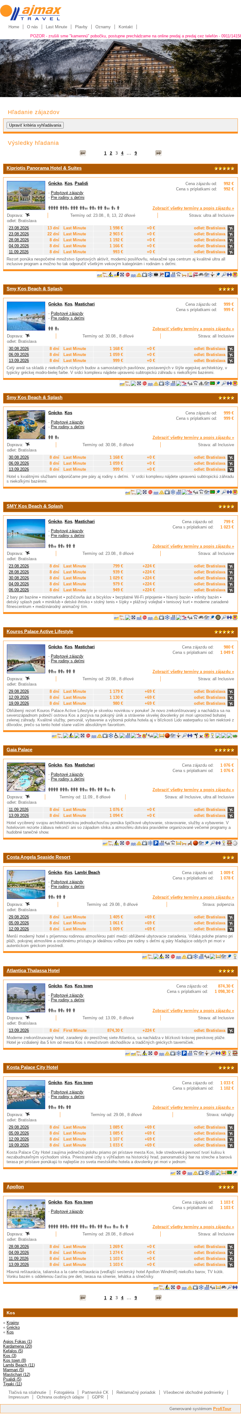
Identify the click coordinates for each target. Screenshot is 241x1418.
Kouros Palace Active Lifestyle (40, 631)
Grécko (55, 183)
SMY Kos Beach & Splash (35, 506)
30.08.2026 (19, 348)
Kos (68, 183)
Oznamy (103, 27)
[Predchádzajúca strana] (83, 153)
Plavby (81, 27)
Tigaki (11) (12, 1384)
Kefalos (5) (13, 1351)
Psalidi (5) (12, 1379)
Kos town (84, 985)
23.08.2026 (19, 228)
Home (13, 27)
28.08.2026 (19, 240)
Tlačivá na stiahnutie (27, 1392)
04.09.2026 (19, 246)
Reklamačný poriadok (136, 1392)
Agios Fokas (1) (17, 1341)
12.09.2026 (19, 697)
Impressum (18, 1397)
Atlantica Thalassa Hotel (33, 970)
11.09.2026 (19, 251)
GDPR (98, 1397)
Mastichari (85, 304)
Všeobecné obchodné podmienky (193, 1392)
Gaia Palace (19, 749)
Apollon (15, 1186)
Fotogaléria (64, 1392)
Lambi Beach (87, 872)
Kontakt (126, 27)
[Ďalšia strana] (158, 153)
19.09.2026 (19, 703)
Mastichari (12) (16, 1374)
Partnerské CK (95, 1392)
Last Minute (56, 27)
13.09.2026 (19, 360)
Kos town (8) (14, 1360)
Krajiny (13, 1322)
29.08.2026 (19, 691)
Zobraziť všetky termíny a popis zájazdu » (193, 208)
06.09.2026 (19, 354)
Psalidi (81, 183)
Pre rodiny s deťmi (67, 197)
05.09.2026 (19, 923)
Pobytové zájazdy (67, 192)
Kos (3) (9, 1355)
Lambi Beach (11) (19, 1365)
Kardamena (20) (17, 1346)
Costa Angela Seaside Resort (38, 857)
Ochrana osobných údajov (60, 1397)
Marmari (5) (13, 1369)
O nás (32, 27)
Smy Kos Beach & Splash (34, 288)
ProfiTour (222, 1408)
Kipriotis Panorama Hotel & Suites (44, 168)
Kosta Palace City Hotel (32, 1067)
